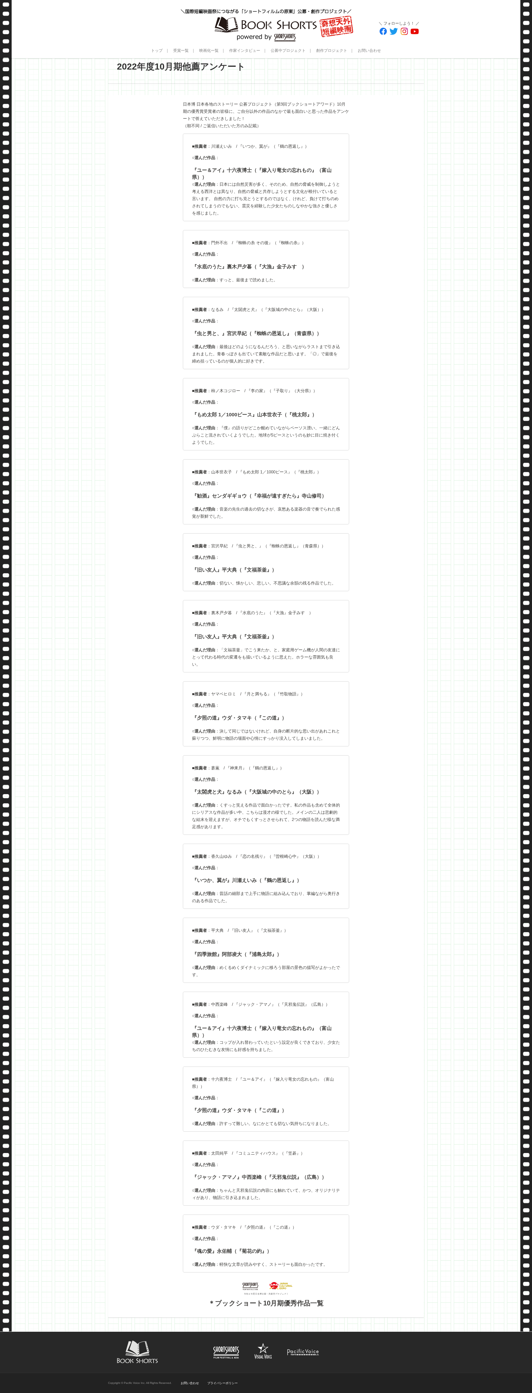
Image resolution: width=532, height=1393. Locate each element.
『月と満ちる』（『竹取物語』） (273, 694)
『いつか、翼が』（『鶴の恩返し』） (273, 146)
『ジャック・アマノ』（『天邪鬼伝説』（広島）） (282, 1004)
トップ (157, 50)
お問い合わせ (369, 50)
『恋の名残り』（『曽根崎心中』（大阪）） (279, 856)
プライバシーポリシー (222, 1383)
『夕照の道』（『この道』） (269, 1227)
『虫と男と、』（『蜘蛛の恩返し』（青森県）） (280, 546)
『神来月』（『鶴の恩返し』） (255, 768)
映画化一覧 (209, 50)
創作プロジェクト (331, 50)
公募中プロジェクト (288, 50)
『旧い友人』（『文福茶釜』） (259, 930)
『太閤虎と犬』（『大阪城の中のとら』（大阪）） (278, 309)
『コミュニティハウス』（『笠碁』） (269, 1153)
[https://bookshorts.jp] (266, 21)
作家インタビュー (244, 50)
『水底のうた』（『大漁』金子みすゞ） (275, 612)
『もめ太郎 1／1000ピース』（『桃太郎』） (279, 472)
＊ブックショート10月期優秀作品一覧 (266, 1303)
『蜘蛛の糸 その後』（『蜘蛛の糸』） (270, 242)
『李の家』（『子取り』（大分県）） (282, 390)
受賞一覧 (181, 50)
